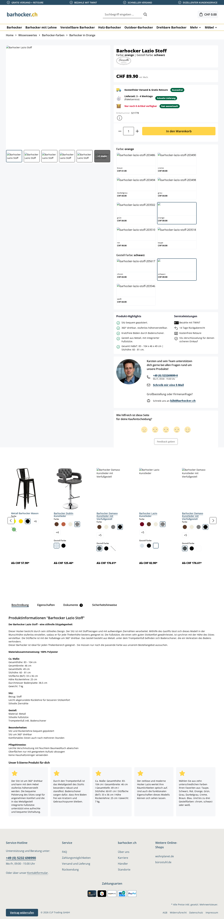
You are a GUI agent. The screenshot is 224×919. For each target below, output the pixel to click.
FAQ (64, 852)
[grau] (77, 524)
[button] (119, 118)
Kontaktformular (37, 873)
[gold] (21, 521)
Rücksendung (70, 869)
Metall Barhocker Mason (25, 513)
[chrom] (56, 545)
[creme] (70, 524)
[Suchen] (145, 14)
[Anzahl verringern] (119, 131)
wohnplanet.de (164, 856)
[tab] (11, 454)
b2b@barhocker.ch (183, 401)
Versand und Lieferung (76, 863)
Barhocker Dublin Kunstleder (63, 515)
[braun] (56, 524)
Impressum (212, 912)
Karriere (123, 858)
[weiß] (156, 545)
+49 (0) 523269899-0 (165, 375)
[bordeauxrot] (142, 524)
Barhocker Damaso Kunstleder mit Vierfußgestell (107, 516)
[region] (112, 520)
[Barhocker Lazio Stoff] (58, 96)
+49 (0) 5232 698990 (21, 858)
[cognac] (63, 524)
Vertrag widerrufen (22, 912)
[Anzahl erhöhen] (137, 131)
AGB (165, 912)
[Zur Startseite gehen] (22, 14)
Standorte (124, 869)
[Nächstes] (213, 520)
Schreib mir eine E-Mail (168, 385)
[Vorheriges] (11, 520)
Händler (123, 863)
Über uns (123, 852)
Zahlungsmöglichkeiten (76, 858)
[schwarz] (28, 521)
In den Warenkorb (179, 131)
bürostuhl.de (163, 862)
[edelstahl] (99, 548)
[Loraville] (123, 60)
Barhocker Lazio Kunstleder (148, 515)
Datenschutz (196, 912)
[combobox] (122, 14)
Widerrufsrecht (178, 912)
